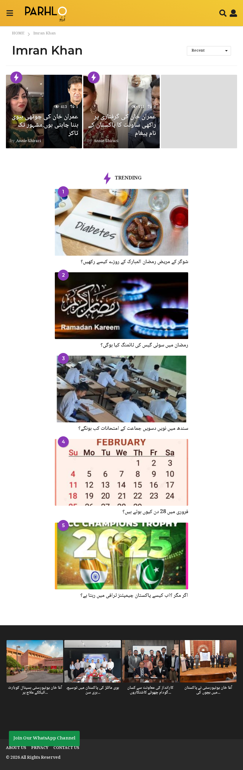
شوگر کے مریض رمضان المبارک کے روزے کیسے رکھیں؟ (134, 261)
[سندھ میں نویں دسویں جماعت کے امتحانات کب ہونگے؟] (121, 389)
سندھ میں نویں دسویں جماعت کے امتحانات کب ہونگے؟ (133, 428)
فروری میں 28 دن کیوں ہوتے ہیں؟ (155, 512)
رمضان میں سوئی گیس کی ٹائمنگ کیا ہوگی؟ (144, 345)
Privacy (39, 748)
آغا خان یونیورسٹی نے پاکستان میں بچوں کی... (208, 690)
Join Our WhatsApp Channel (44, 738)
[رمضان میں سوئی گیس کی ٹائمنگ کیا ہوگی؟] (121, 305)
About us (16, 748)
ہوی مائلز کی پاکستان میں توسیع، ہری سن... (92, 690)
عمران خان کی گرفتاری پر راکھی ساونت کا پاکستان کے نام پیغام (122, 125)
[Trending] (16, 77)
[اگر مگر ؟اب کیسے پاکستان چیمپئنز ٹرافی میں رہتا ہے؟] (121, 556)
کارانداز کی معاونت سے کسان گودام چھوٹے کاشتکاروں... (150, 690)
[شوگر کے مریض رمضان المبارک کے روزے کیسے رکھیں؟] (121, 222)
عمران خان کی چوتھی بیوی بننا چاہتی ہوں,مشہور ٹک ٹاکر (45, 125)
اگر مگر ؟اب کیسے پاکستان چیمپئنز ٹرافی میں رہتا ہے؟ (134, 595)
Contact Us (66, 748)
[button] (9, 13)
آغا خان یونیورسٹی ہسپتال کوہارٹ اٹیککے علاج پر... (35, 690)
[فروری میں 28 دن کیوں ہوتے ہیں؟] (121, 472)
